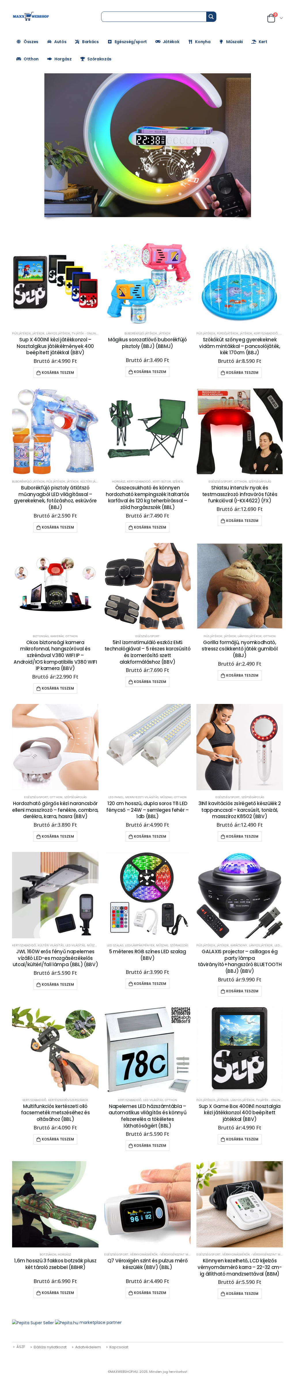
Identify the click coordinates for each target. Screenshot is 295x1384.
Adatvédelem (88, 1347)
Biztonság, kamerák (48, 636)
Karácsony (238, 945)
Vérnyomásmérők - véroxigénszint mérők (163, 1254)
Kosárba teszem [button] (58, 372)
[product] (55, 283)
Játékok (171, 42)
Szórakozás (99, 59)
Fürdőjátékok (228, 333)
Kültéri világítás (51, 945)
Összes (31, 42)
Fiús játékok (21, 333)
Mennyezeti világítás (141, 797)
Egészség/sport (131, 42)
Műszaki (234, 42)
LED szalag (115, 945)
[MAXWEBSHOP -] (31, 16)
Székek (178, 481)
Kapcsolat (118, 1347)
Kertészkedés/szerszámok (68, 1100)
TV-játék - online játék (89, 333)
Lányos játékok (58, 333)
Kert (263, 42)
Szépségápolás (260, 481)
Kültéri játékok (92, 481)
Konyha (202, 42)
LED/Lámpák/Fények (139, 945)
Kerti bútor (162, 481)
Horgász (63, 59)
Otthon (31, 59)
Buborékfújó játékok (140, 333)
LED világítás (75, 945)
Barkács (90, 42)
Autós (60, 42)
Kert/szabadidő (266, 333)
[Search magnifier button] (211, 17)
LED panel (115, 797)
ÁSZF (20, 1346)
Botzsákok (48, 1254)
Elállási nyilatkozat (50, 1347)
